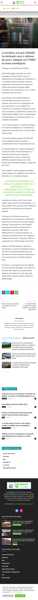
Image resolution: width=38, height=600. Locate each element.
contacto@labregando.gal (23, 504)
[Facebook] (4, 292)
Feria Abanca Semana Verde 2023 (14, 404)
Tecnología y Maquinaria (11, 13)
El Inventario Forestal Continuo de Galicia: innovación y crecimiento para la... (24, 540)
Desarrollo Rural (14, 31)
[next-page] (6, 372)
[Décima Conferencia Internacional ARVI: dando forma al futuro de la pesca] (6, 356)
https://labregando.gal (19, 321)
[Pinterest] (12, 292)
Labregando (19, 318)
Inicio (2, 13)
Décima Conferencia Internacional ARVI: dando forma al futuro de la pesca (24, 356)
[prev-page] (3, 372)
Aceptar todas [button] (20, 595)
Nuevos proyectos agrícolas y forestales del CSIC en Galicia (10, 306)
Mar (25, 31)
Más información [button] (8, 595)
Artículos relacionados (11, 338)
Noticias (29, 31)
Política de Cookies (16, 592)
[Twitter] (8, 292)
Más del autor (28, 338)
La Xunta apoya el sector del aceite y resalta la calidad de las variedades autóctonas (24, 365)
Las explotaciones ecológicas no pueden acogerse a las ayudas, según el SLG (29, 306)
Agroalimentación (6, 31)
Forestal (21, 31)
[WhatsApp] (16, 292)
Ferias (3, 407)
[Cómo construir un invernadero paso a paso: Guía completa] (6, 523)
